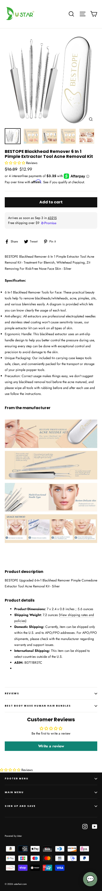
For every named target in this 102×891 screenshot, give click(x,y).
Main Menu (14, 792)
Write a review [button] (51, 746)
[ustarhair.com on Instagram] (85, 826)
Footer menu (16, 778)
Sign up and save (20, 806)
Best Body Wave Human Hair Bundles (38, 706)
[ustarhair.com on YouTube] (94, 826)
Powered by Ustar (13, 836)
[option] (51, 79)
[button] (15, 162)
